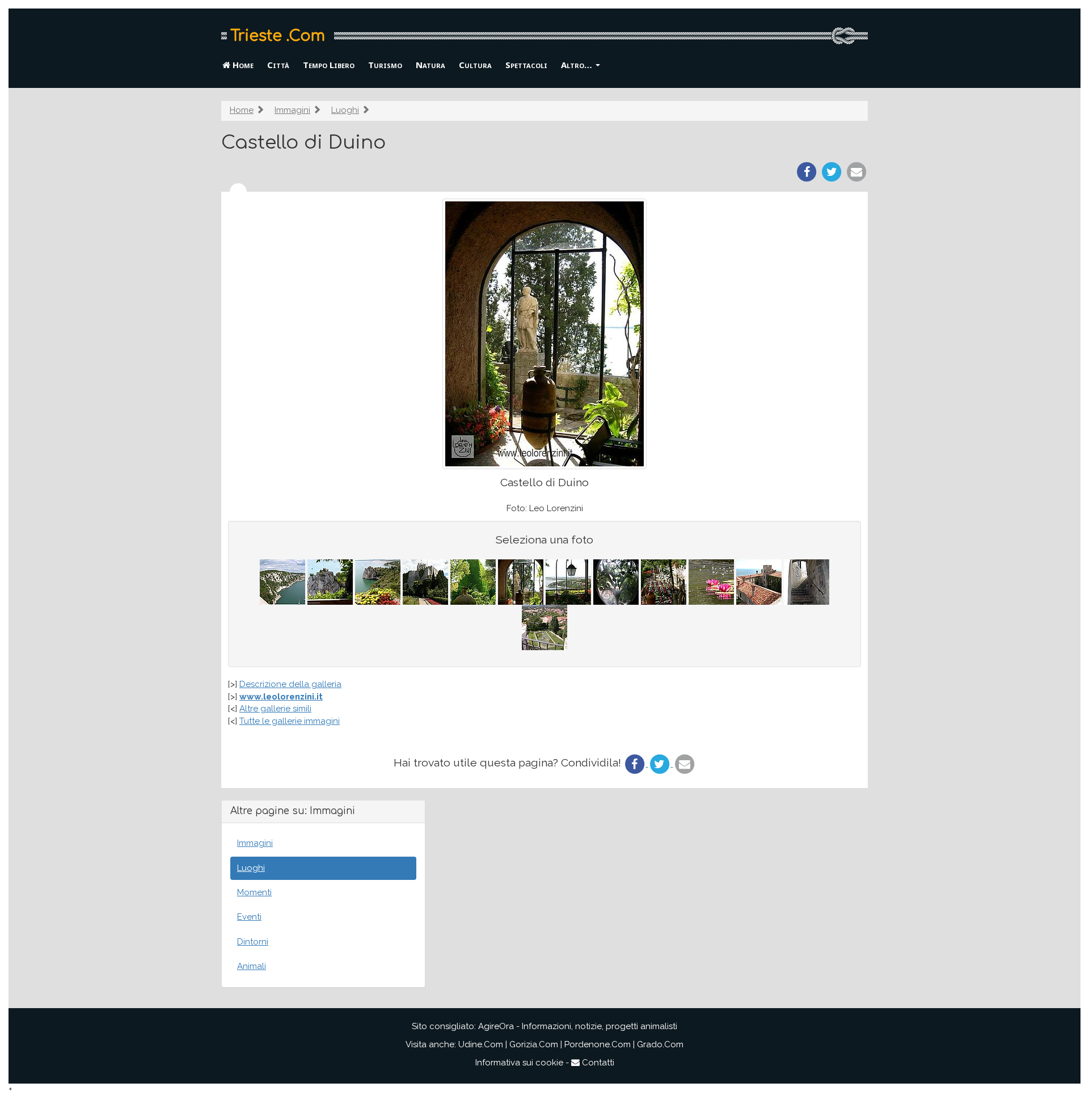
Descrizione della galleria (290, 684)
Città (278, 64)
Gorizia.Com (533, 1044)
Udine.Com (480, 1044)
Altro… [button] (577, 64)
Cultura (475, 64)
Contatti (597, 1062)
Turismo (385, 64)
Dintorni (252, 942)
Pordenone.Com (597, 1044)
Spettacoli (526, 64)
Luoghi (345, 110)
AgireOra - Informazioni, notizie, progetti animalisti (577, 1026)
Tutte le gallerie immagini (289, 721)
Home (242, 64)
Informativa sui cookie (519, 1062)
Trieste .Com (277, 35)
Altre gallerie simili (275, 708)
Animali (251, 966)
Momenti (254, 892)
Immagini (292, 110)
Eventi (249, 917)
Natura (430, 64)
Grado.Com (660, 1044)
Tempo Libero (328, 64)
